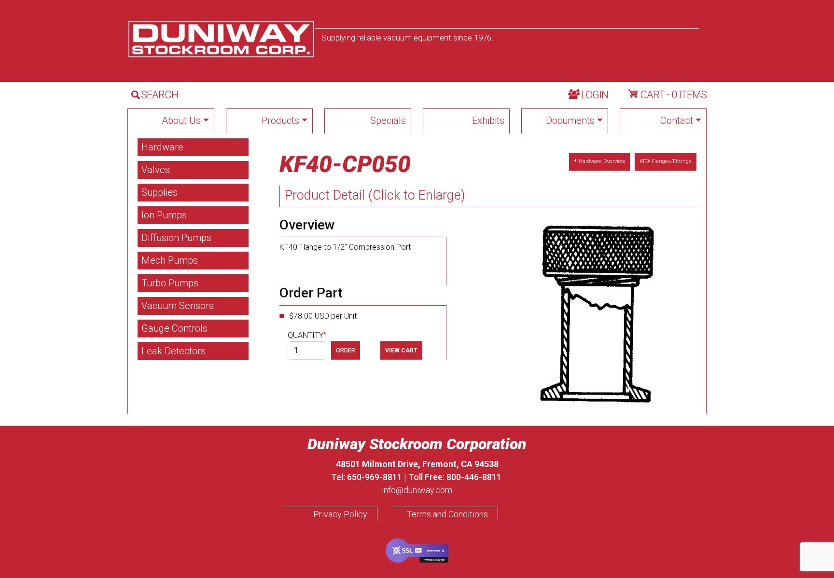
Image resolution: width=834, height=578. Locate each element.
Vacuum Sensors (177, 305)
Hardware (162, 147)
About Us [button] (181, 120)
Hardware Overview (602, 161)
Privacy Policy (340, 514)
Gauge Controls (174, 328)
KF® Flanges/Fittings (665, 161)
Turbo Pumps (169, 283)
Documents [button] (570, 120)
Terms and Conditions (447, 514)
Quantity (305, 335)
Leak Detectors (173, 351)
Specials (388, 120)
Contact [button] (676, 120)
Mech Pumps (169, 260)
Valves (155, 169)
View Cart (401, 350)
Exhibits (488, 120)
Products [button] (280, 120)
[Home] (221, 39)
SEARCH (159, 95)
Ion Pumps (164, 215)
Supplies (159, 192)
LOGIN (594, 95)
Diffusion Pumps (176, 237)
